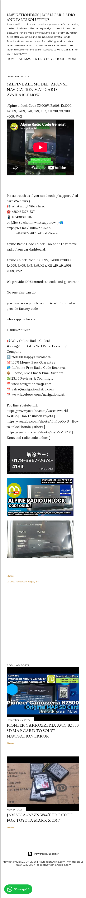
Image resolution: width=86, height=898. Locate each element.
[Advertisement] (43, 624)
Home (12, 59)
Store (60, 59)
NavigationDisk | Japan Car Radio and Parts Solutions (41, 17)
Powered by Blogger (46, 853)
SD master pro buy (35, 59)
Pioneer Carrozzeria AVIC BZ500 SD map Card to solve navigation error (43, 730)
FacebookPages (24, 581)
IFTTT (38, 581)
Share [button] (10, 575)
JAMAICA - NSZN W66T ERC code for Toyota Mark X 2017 (40, 817)
